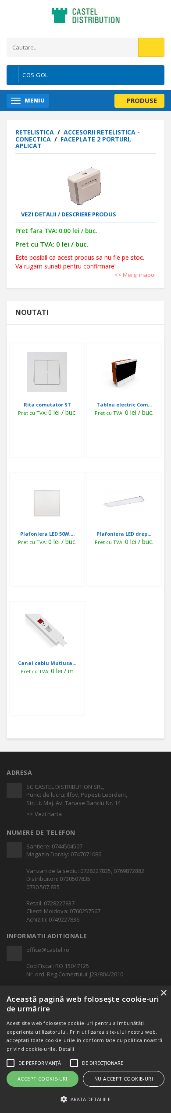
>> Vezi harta (44, 814)
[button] (85, 1099)
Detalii (67, 1049)
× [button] (163, 993)
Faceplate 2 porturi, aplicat (73, 142)
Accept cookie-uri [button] (43, 1078)
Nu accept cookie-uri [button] (123, 1078)
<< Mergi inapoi (135, 275)
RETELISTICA (35, 132)
